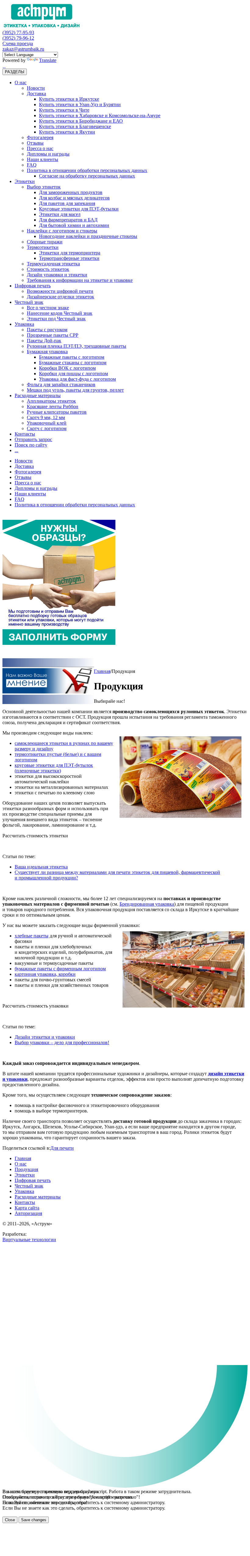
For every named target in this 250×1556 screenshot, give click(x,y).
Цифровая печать (33, 285)
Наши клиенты (42, 159)
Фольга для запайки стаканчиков (61, 384)
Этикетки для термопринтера (69, 252)
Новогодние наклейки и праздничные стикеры (88, 236)
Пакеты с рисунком (47, 329)
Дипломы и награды (48, 153)
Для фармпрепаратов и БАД (68, 219)
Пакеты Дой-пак (44, 340)
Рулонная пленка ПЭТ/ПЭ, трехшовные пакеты (76, 346)
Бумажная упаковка (47, 351)
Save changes (33, 1520)
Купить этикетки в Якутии (67, 132)
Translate (47, 60)
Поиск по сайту (31, 444)
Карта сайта (27, 1207)
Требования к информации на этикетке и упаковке (80, 280)
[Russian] (3, 65)
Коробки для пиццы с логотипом (73, 373)
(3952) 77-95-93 (18, 32)
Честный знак (29, 302)
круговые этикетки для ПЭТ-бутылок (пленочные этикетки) (54, 768)
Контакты (25, 434)
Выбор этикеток (44, 186)
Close (10, 1520)
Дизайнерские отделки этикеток (60, 296)
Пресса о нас (40, 148)
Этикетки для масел (59, 214)
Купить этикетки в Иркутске (69, 99)
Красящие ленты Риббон (52, 406)
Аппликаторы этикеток (51, 401)
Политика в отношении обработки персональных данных (87, 170)
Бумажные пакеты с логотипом (71, 357)
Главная (102, 671)
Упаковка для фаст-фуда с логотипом (77, 379)
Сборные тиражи (44, 241)
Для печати (62, 1148)
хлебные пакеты (31, 935)
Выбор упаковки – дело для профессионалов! (62, 1042)
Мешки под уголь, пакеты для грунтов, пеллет (75, 390)
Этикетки (25, 181)
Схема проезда (17, 43)
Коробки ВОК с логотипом (67, 368)
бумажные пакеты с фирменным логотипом (60, 968)
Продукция (26, 1169)
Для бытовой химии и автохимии (74, 225)
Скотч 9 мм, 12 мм (46, 417)
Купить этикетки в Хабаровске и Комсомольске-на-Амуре (99, 115)
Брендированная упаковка (147, 904)
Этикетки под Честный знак (56, 318)
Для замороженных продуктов (70, 192)
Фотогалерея (40, 137)
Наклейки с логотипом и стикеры (62, 230)
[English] (4, 65)
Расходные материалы (38, 395)
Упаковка (24, 324)
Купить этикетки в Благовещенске (75, 126)
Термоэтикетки (43, 247)
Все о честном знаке (48, 307)
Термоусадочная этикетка (53, 263)
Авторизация (28, 1213)
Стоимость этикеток (48, 269)
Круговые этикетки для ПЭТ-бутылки (79, 208)
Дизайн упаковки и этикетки (57, 274)
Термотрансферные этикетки (69, 258)
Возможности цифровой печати (60, 291)
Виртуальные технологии (29, 1239)
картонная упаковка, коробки (45, 974)
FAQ (32, 164)
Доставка (36, 93)
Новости (36, 88)
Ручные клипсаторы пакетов (57, 412)
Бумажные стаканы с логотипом (72, 362)
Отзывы (35, 143)
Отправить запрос (33, 439)
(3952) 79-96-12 (18, 38)
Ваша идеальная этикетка (41, 866)
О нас (21, 82)
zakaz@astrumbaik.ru (23, 49)
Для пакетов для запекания (67, 203)
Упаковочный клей (46, 423)
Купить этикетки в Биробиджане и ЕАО (81, 121)
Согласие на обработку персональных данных (87, 175)
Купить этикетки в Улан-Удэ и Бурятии (80, 104)
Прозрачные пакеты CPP (52, 335)
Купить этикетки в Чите (64, 110)
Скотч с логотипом (46, 428)
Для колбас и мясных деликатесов (74, 197)
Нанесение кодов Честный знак (59, 313)
